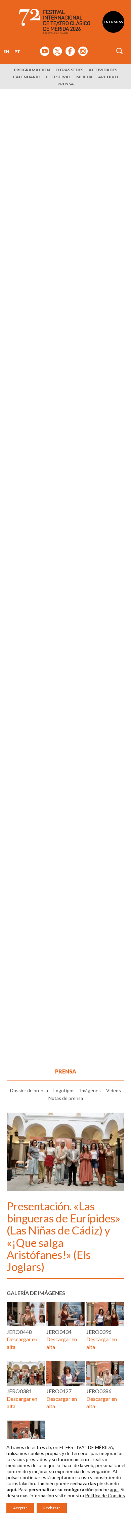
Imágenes (90, 1090)
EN (6, 51)
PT (17, 51)
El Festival (58, 76)
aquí (114, 1489)
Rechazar (51, 1507)
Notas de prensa (65, 1098)
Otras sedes (69, 69)
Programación (32, 69)
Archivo (108, 76)
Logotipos (64, 1090)
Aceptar (20, 1507)
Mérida (84, 76)
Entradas (113, 22)
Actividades (103, 69)
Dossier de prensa (29, 1090)
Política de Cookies (105, 1495)
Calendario (27, 76)
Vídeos (113, 1090)
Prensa (65, 83)
